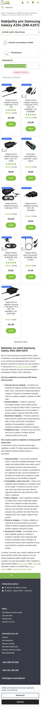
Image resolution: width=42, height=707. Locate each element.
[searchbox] (27, 66)
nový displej (23, 564)
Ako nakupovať (7, 640)
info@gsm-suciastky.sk (13, 678)
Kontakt (5, 637)
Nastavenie (20, 695)
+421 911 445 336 (10, 670)
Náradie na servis (8, 622)
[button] (21, 42)
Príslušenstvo (7, 619)
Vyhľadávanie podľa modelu (12, 612)
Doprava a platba (8, 643)
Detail (11, 124)
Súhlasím (20, 702)
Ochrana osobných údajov (11, 650)
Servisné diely (7, 615)
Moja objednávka (8, 653)
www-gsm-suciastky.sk (23, 367)
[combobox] (21, 66)
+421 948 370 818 (10, 662)
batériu (35, 564)
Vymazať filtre (20, 72)
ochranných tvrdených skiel (21, 569)
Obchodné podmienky (10, 647)
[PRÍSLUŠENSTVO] (11, 91)
